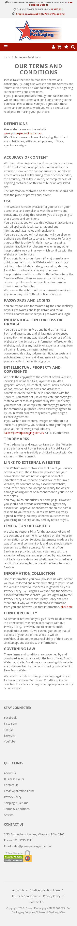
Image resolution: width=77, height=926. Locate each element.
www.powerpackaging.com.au (23, 133)
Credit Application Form (19, 791)
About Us (10, 773)
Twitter (8, 729)
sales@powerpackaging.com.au (24, 433)
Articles (8, 815)
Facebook (10, 717)
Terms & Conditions (17, 809)
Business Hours (14, 779)
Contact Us (11, 785)
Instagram (10, 723)
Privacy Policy (12, 797)
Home (7, 56)
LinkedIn (9, 735)
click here (67, 607)
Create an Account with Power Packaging (40, 13)
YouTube (9, 741)
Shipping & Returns (16, 803)
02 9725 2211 (57, 9)
